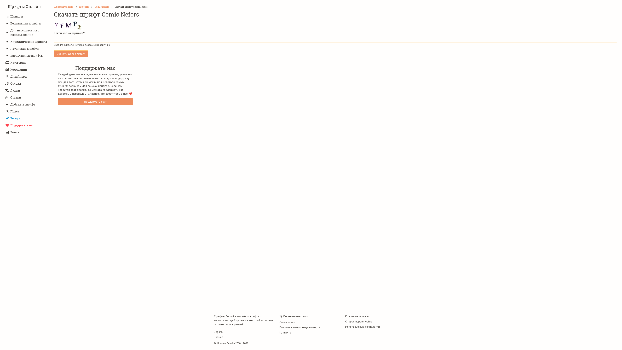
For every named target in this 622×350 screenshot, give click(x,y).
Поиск (14, 111)
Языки (15, 90)
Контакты (285, 332)
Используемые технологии (362, 326)
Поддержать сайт (95, 101)
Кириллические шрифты (28, 42)
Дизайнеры (18, 76)
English (218, 331)
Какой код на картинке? (69, 33)
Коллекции (18, 69)
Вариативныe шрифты (26, 56)
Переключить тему (295, 316)
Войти (14, 132)
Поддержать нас (22, 125)
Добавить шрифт (22, 104)
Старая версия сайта (359, 321)
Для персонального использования (24, 32)
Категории (18, 62)
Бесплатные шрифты (25, 23)
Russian (218, 337)
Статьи (15, 97)
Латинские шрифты (24, 49)
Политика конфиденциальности (299, 327)
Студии (15, 83)
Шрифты (16, 16)
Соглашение (287, 322)
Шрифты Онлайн (24, 6)
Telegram (16, 118)
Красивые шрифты (357, 316)
